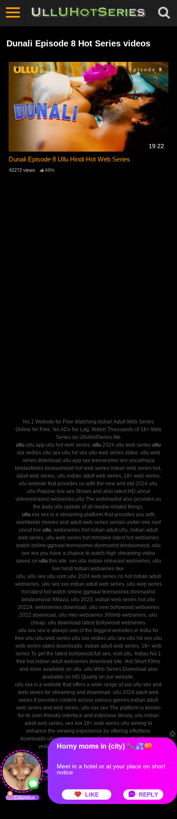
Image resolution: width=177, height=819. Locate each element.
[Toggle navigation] (13, 13)
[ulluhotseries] (88, 13)
